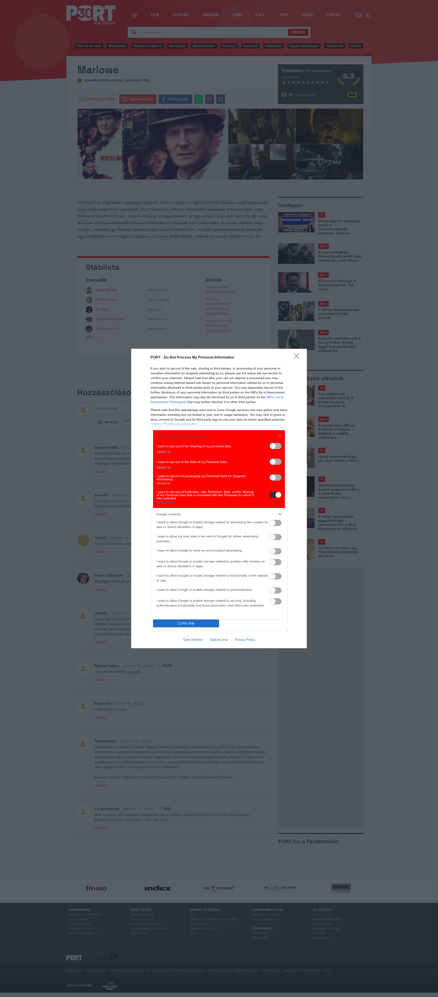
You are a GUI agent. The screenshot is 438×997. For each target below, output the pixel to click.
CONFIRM (186, 623)
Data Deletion (193, 639)
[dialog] (219, 498)
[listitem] (219, 436)
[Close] (298, 357)
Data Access (219, 639)
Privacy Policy (245, 639)
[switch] (276, 446)
